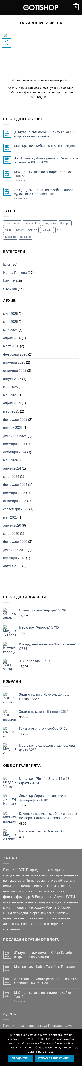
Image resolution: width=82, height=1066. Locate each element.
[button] (5, 7)
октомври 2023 (14, 501)
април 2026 (12, 338)
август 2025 (12, 379)
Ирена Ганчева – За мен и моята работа (41, 80)
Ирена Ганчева (15, 272)
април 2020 (12, 525)
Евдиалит (50, 223)
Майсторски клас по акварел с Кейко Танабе (42, 174)
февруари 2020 (15, 541)
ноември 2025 (14, 362)
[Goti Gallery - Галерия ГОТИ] (41, 7)
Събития (10, 289)
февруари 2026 (15, 354)
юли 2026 (10, 313)
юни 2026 (10, 321)
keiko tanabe (12, 223)
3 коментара (27, 180)
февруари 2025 (15, 419)
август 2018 (12, 566)
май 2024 (10, 460)
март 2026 (11, 346)
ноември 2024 (14, 444)
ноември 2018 (14, 558)
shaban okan (32, 223)
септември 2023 (15, 509)
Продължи (20, 1058)
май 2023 (10, 517)
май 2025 (10, 395)
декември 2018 (15, 550)
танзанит (25, 236)
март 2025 (11, 411)
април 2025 (12, 403)
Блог (7, 264)
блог (59, 229)
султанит (10, 236)
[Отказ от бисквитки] (76, 1049)
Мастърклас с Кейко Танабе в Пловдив (44, 146)
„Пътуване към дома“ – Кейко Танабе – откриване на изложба (44, 134)
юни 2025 (10, 387)
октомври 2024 (14, 452)
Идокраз (65, 223)
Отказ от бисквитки (54, 1058)
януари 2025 (13, 427)
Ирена (8, 229)
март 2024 (11, 476)
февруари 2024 (15, 484)
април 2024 (12, 468)
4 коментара (28, 198)
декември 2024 (15, 436)
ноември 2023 (14, 493)
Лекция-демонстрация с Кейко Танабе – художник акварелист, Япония (45, 192)
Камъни (9, 280)
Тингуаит (47, 229)
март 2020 (11, 533)
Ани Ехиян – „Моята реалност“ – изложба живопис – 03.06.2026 (46, 160)
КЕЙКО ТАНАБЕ (26, 229)
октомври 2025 (14, 370)
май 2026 (10, 330)
